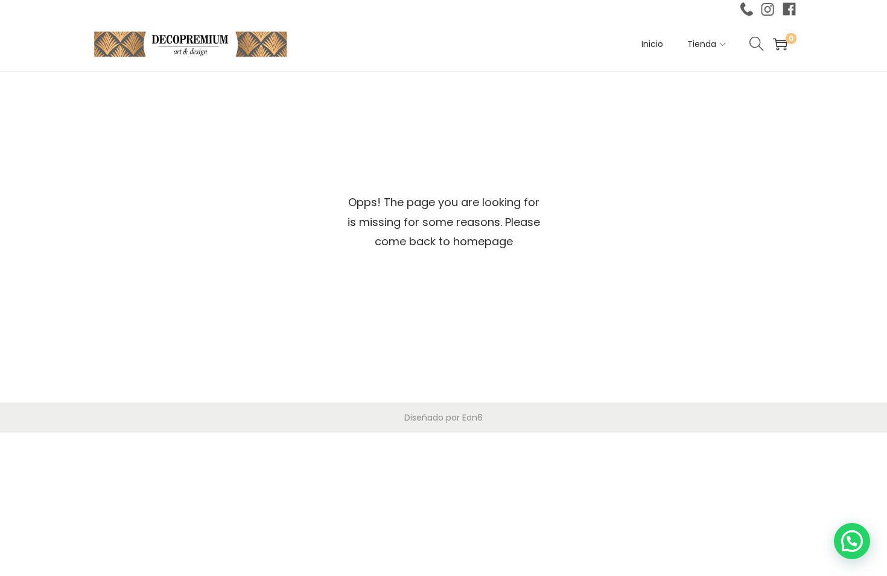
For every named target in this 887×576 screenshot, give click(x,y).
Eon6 (472, 418)
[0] (780, 44)
